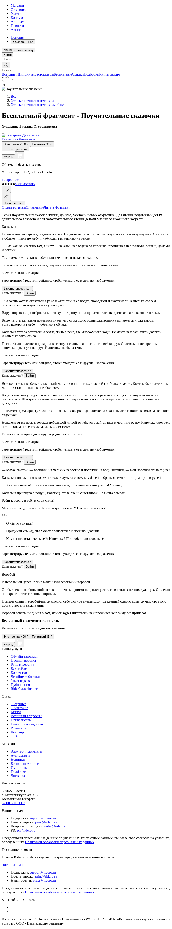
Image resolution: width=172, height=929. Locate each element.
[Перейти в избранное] (4, 81)
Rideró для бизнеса (25, 689)
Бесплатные (63, 74)
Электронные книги (26, 751)
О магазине (19, 708)
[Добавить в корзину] (19, 155)
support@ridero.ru (43, 818)
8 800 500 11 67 (13, 803)
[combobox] (86, 59)
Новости (17, 26)
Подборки (91, 74)
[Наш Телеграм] (13, 912)
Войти (8, 54)
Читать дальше (13, 865)
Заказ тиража (21, 681)
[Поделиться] (6, 197)
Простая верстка (23, 660)
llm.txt (15, 736)
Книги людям (109, 74)
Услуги (16, 13)
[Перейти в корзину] (10, 81)
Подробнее (10, 180)
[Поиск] (6, 65)
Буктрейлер (19, 668)
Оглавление (35, 207)
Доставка (18, 776)
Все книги (10, 74)
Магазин (17, 5)
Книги (16, 712)
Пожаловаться (13, 203)
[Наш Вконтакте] (13, 907)
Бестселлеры (44, 74)
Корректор (19, 672)
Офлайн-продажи (24, 656)
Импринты (26, 74)
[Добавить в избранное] (6, 189)
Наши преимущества (27, 724)
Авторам (17, 22)
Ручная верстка (22, 664)
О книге (8, 207)
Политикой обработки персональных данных (59, 842)
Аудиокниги (20, 755)
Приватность (21, 720)
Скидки (78, 74)
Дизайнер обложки (25, 676)
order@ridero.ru (55, 826)
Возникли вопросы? (26, 716)
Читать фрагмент (15, 149)
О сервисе (18, 9)
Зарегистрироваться (17, 288)
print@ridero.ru (46, 822)
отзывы (20, 207)
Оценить (28, 184)
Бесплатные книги (25, 763)
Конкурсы (18, 17)
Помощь (17, 37)
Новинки (18, 759)
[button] (86, 64)
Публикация (20, 685)
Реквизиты (19, 728)
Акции (16, 30)
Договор (17, 732)
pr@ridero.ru (26, 830)
